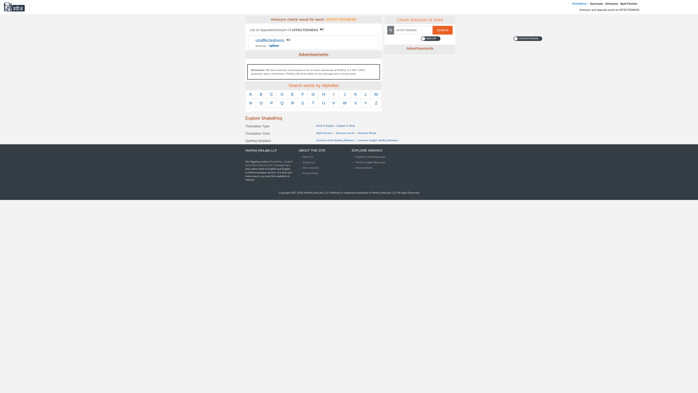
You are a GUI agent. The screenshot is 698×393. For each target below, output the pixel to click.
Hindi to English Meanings (370, 162)
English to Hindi (346, 125)
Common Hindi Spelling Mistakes (335, 140)
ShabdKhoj (579, 3)
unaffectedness (270, 40)
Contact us (308, 162)
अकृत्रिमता (274, 45)
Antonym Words (367, 133)
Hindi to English (325, 125)
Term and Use (310, 167)
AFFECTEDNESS (341, 19)
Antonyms (611, 3)
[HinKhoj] (14, 6)
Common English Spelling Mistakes (378, 140)
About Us (307, 156)
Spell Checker (628, 3)
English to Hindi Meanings (370, 156)
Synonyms (596, 3)
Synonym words (345, 133)
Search (442, 30)
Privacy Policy (310, 173)
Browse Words (364, 167)
